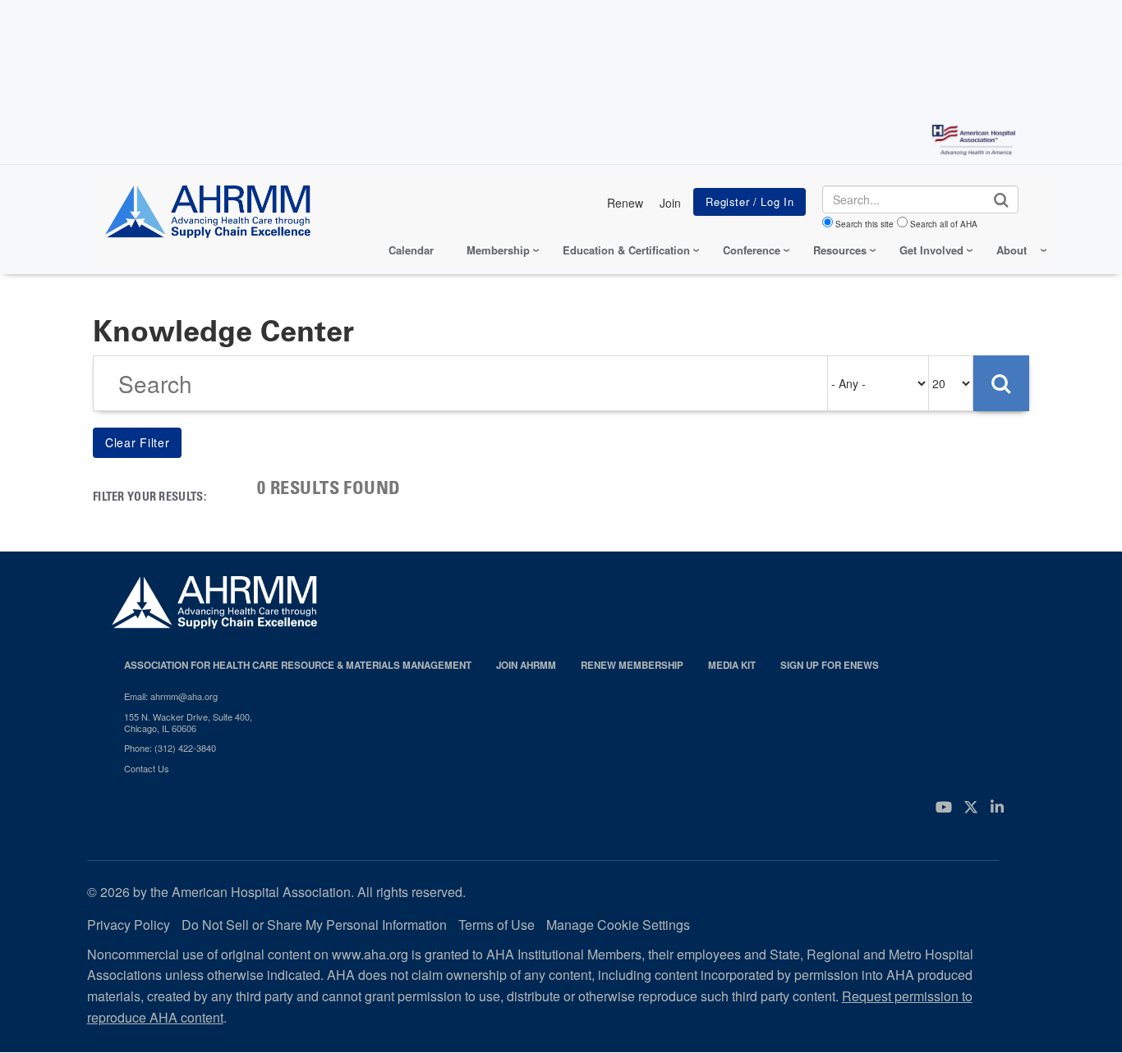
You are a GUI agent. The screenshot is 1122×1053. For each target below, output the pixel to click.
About (1011, 250)
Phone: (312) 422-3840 (170, 747)
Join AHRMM (526, 665)
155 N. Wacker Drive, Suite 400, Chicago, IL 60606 (188, 723)
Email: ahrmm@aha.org (171, 696)
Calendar (411, 250)
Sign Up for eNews (829, 665)
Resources (840, 250)
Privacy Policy (128, 924)
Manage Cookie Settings (618, 924)
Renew (625, 203)
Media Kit (732, 665)
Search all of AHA (943, 224)
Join (670, 203)
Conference (751, 250)
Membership (498, 250)
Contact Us (146, 768)
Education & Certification (626, 250)
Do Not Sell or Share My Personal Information (314, 924)
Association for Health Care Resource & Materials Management (297, 665)
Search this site (864, 224)
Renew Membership (632, 665)
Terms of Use (496, 924)
